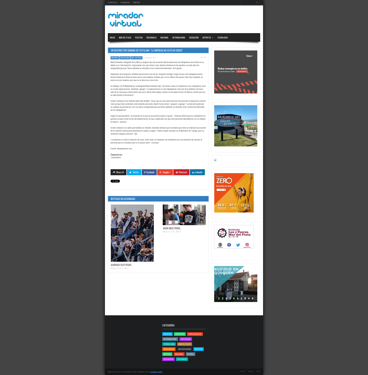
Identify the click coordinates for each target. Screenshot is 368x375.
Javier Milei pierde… (172, 228)
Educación (194, 37)
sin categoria (184, 349)
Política (139, 37)
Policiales (182, 359)
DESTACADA (125, 58)
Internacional (178, 37)
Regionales (151, 37)
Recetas (167, 334)
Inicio (112, 37)
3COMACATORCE (156, 372)
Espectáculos (194, 334)
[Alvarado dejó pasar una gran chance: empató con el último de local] (132, 233)
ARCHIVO (114, 58)
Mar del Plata (125, 37)
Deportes (206, 37)
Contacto (112, 2)
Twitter (136, 2)
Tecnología (222, 37)
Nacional (164, 37)
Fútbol (190, 354)
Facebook (125, 2)
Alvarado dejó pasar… (121, 265)
